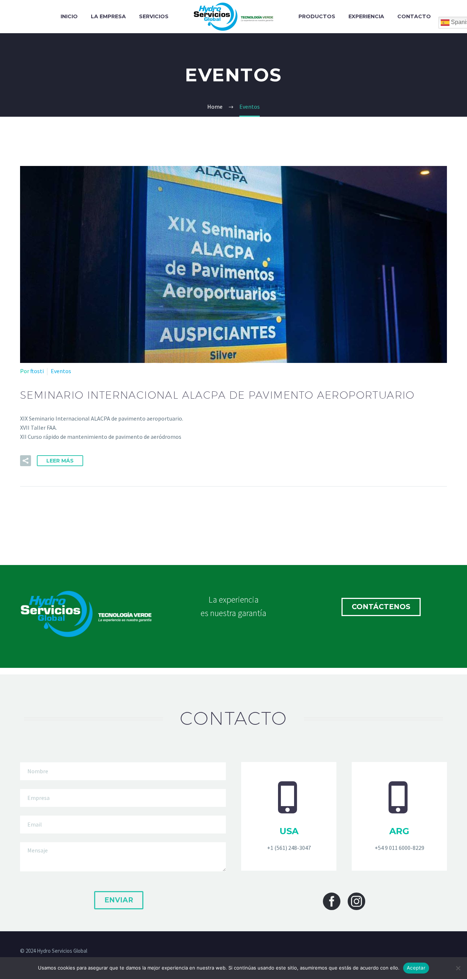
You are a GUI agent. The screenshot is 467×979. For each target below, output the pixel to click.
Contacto (414, 16)
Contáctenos (381, 607)
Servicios (154, 16)
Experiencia (366, 16)
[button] (25, 460)
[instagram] (356, 901)
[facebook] (331, 901)
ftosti (37, 371)
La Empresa (108, 16)
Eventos (61, 371)
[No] (458, 968)
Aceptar (416, 968)
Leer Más (60, 460)
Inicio (69, 16)
